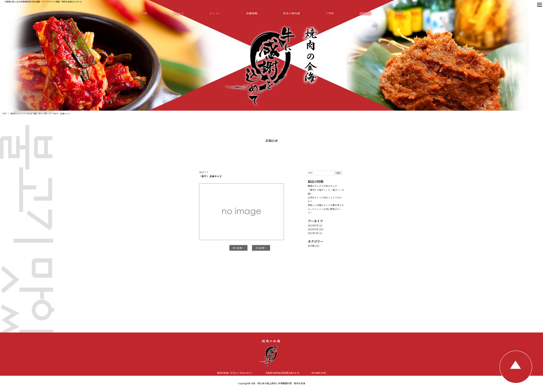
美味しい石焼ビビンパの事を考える (326, 205)
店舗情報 (251, 13)
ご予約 (329, 13)
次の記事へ (261, 248)
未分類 (311, 245)
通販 (399, 13)
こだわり (178, 13)
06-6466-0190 (319, 372)
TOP (144, 13)
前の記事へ (238, 248)
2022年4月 (313, 229)
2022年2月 (313, 233)
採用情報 (365, 13)
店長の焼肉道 (291, 13)
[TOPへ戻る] (516, 367)
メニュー (215, 13)
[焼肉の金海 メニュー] (539, 5)
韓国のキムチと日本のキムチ (322, 186)
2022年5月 (313, 225)
